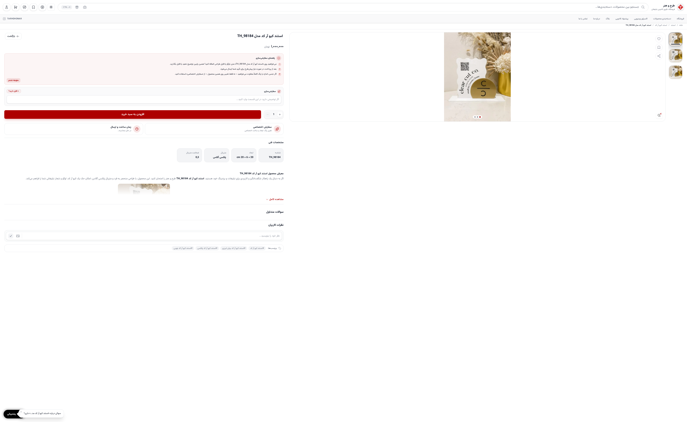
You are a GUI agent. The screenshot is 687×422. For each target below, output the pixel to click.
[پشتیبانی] (24, 7)
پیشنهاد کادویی (621, 18)
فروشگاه (680, 18)
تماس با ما (583, 18)
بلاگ (608, 18)
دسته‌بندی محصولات (662, 18)
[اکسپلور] (42, 7)
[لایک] (658, 38)
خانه (681, 25)
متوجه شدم (13, 80)
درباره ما (596, 18)
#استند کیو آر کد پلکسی (207, 248)
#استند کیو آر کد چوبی (183, 248)
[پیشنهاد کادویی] (77, 7)
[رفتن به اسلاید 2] (675, 56)
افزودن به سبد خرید (132, 114)
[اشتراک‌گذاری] (658, 56)
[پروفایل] (6, 7)
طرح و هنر (669, 6)
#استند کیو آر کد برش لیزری (233, 248)
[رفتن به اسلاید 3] (675, 72)
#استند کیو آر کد (257, 248)
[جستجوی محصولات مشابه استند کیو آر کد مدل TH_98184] (659, 115)
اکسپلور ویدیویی (640, 18)
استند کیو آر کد (661, 25)
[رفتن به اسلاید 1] (675, 39)
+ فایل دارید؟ (14, 91)
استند (673, 25)
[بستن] (21, 411)
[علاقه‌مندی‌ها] (33, 7)
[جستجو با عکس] (85, 7)
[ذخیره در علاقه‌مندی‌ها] (658, 47)
